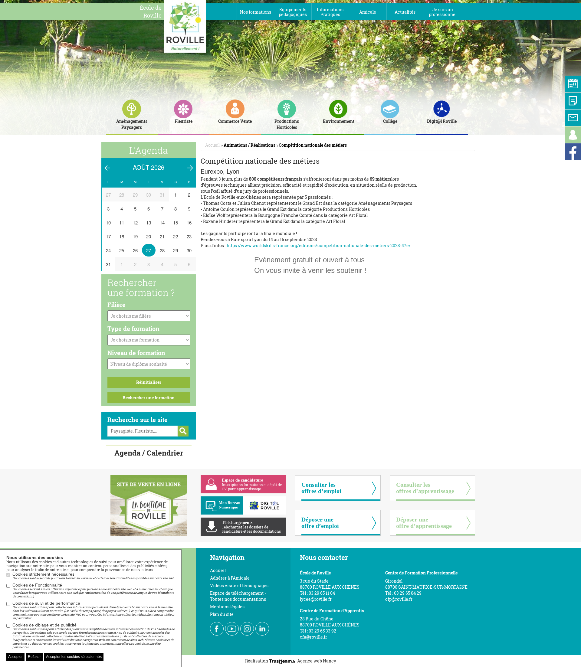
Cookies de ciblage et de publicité (93, 636)
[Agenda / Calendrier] (573, 84)
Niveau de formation (136, 353)
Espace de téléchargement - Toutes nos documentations (238, 596)
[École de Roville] (185, 26)
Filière (116, 305)
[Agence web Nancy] (283, 661)
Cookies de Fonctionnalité (93, 590)
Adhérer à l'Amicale (230, 578)
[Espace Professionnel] (573, 134)
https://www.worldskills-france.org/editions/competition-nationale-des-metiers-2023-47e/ (319, 245)
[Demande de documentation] (573, 101)
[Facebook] (573, 151)
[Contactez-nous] (573, 118)
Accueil (218, 570)
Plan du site (222, 614)
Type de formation (133, 328)
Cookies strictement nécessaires (93, 576)
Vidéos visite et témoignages (239, 585)
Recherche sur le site (137, 419)
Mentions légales (227, 607)
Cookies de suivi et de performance (93, 610)
